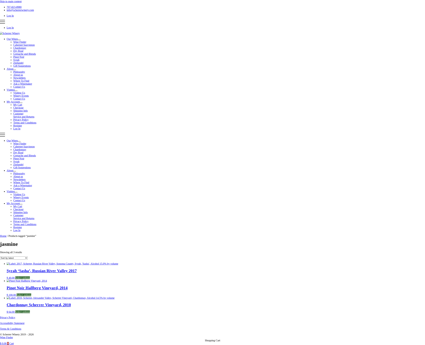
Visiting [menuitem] (11, 89)
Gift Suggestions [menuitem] (22, 65)
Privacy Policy (7, 317)
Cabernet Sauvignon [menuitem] (24, 45)
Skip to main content (11, 1)
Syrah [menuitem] (16, 59)
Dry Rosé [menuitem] (18, 50)
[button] (2, 22)
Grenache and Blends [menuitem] (24, 53)
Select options (22, 277)
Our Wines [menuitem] (12, 39)
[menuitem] (19, 39)
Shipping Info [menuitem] (20, 110)
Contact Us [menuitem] (19, 86)
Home (3, 236)
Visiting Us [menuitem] (19, 92)
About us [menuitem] (18, 74)
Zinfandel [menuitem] (18, 62)
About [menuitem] (10, 68)
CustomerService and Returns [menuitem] (23, 115)
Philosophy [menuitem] (19, 71)
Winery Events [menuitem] (21, 95)
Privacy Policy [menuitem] (21, 119)
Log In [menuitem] (10, 15)
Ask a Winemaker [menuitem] (22, 83)
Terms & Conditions (10, 328)
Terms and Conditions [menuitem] (24, 122)
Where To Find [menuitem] (21, 80)
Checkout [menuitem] (18, 107)
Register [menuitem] (17, 125)
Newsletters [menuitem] (19, 77)
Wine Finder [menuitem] (19, 42)
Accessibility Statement (12, 323)
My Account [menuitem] (13, 101)
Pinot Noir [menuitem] (18, 56)
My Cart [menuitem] (17, 104)
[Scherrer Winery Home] (10, 33)
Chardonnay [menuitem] (19, 48)
